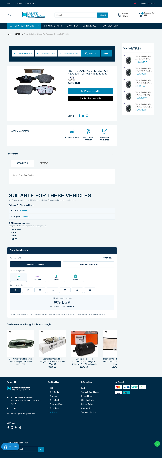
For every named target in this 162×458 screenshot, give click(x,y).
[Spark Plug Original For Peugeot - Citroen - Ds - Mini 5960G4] (52, 343)
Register (151, 3)
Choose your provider (17, 271)
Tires (9, 3)
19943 (125, 16)
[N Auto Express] (33, 15)
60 (90, 290)
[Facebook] (79, 115)
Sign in (143, 3)
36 (65, 290)
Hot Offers (18, 3)
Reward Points (30, 3)
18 (40, 290)
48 (77, 290)
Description (13, 154)
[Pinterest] (86, 115)
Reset (106, 53)
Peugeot (21, 217)
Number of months (16, 285)
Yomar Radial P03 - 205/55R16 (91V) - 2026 (143, 105)
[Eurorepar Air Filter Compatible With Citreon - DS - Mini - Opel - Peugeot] (116, 343)
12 (28, 290)
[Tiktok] (20, 427)
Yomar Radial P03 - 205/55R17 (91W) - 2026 (143, 93)
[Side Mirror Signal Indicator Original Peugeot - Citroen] (20, 343)
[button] (135, 3)
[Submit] (41, 449)
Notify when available (90, 91)
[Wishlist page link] (9, 15)
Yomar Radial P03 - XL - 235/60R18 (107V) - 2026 (143, 57)
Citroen (20, 210)
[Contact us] (157, 444)
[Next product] (115, 349)
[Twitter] (83, 115)
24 (53, 290)
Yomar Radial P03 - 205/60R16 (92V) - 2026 (143, 81)
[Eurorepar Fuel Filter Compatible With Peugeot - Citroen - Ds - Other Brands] (84, 343)
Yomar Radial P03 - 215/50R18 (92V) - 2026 (143, 69)
